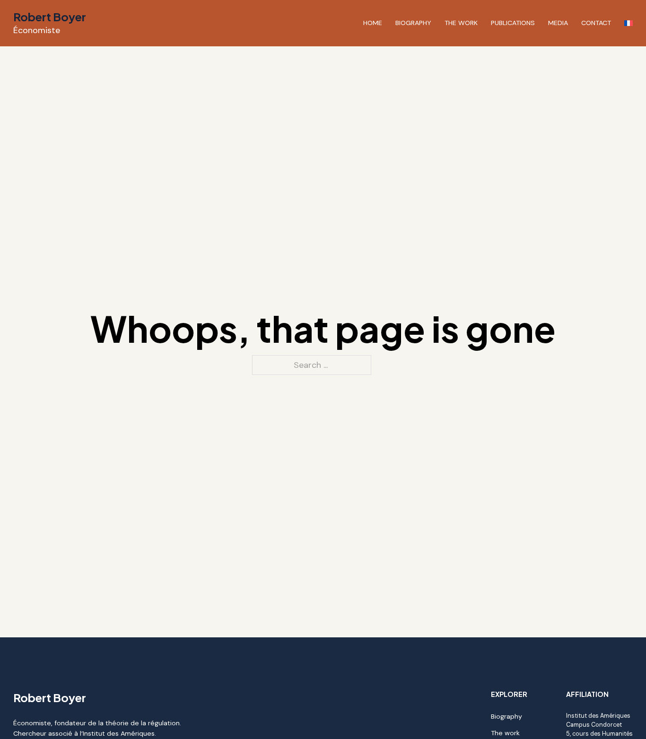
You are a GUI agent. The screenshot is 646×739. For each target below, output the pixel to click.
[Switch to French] (628, 23)
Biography (413, 22)
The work (461, 22)
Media (558, 22)
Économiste (36, 30)
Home (372, 22)
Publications (513, 22)
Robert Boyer (49, 16)
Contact (596, 22)
